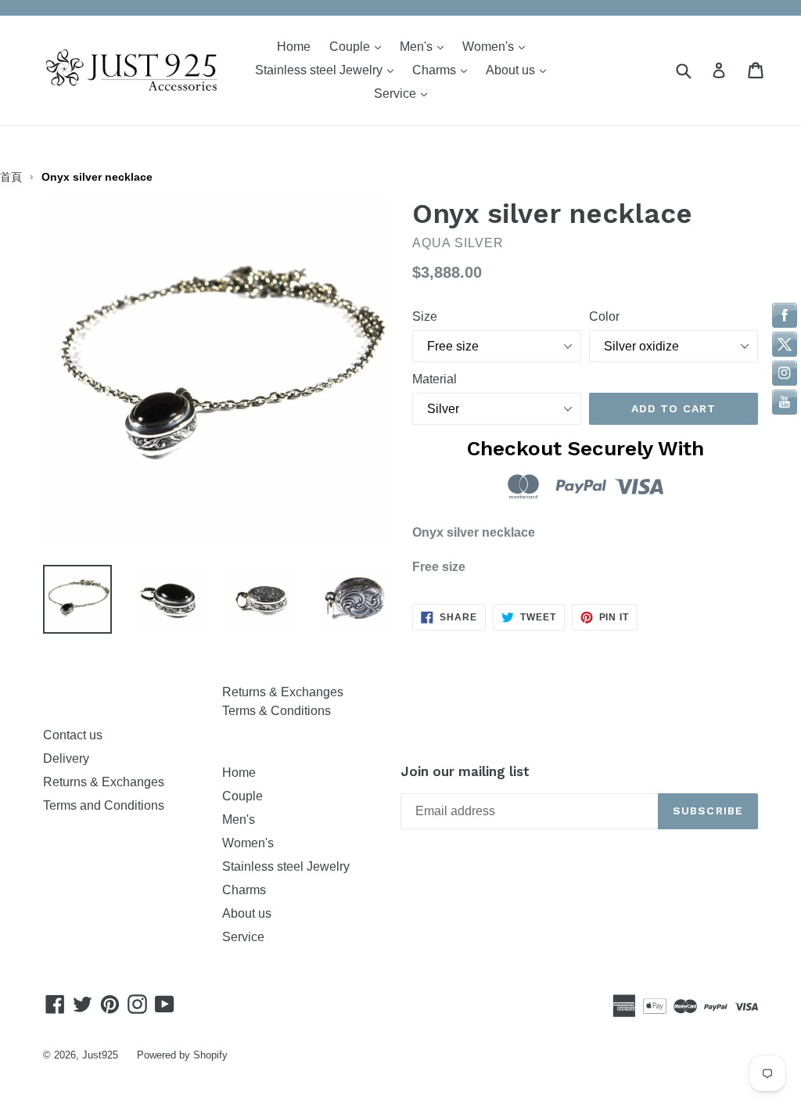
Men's (425, 46)
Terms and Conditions (103, 805)
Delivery (66, 758)
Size (424, 316)
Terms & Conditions (276, 710)
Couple (359, 46)
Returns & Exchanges (107, 782)
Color (604, 316)
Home (294, 46)
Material (434, 379)
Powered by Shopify (182, 1055)
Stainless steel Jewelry (328, 70)
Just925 (100, 1055)
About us (520, 70)
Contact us (72, 735)
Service (404, 93)
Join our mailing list (465, 771)
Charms (443, 70)
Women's (497, 46)
